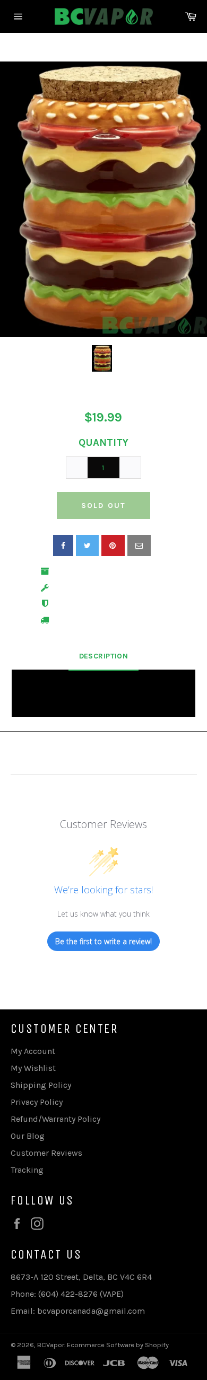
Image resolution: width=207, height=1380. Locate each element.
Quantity (103, 443)
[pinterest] (113, 545)
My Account (33, 1051)
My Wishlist (33, 1068)
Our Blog (28, 1136)
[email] (139, 545)
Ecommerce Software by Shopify (118, 1345)
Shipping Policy (41, 1085)
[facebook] (63, 545)
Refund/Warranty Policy (55, 1119)
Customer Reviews (46, 1153)
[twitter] (87, 545)
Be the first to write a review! (103, 941)
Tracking (27, 1170)
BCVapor (50, 1345)
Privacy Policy (37, 1102)
